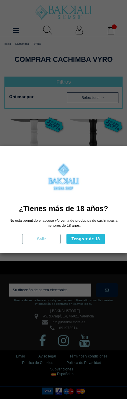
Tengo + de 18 (85, 238)
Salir (41, 238)
